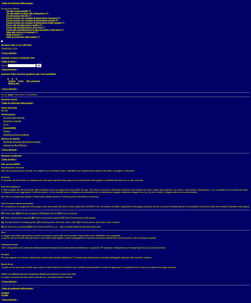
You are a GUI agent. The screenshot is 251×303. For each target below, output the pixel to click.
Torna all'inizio (9, 53)
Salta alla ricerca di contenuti (20, 32)
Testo (21, 81)
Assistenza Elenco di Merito (16, 135)
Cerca (4, 65)
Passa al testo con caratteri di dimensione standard (31, 18)
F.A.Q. (6, 124)
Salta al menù (13, 34)
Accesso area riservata (13, 118)
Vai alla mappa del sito (17, 16)
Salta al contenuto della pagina (17, 3)
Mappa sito (13, 83)
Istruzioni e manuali (12, 121)
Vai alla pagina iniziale (17, 11)
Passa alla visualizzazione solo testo (24, 27)
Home (10, 95)
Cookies (5, 293)
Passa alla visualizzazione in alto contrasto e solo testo (33, 30)
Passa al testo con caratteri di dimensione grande (30, 20)
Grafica (11, 81)
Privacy (6, 131)
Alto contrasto (33, 81)
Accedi (4, 110)
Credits (4, 295)
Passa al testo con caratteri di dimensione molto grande (33, 23)
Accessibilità (9, 128)
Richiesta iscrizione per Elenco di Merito (22, 142)
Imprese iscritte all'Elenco (15, 145)
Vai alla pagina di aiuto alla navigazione (25, 13)
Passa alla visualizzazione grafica (22, 25)
